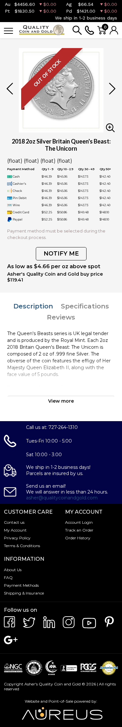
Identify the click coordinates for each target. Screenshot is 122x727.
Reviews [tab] (61, 317)
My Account (15, 530)
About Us (12, 569)
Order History (77, 537)
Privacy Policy (17, 537)
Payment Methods (21, 585)
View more (61, 401)
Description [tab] (33, 306)
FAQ (8, 577)
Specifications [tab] (85, 306)
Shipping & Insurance (24, 593)
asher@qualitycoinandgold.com (62, 498)
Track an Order (79, 530)
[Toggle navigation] (8, 30)
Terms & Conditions (22, 545)
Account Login (79, 522)
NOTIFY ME (61, 253)
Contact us (14, 522)
